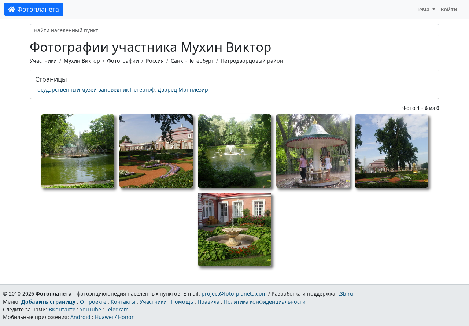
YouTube (90, 309)
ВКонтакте (62, 309)
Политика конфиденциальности (265, 301)
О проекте (93, 301)
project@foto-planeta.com (234, 293)
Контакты (123, 301)
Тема (424, 9)
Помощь (182, 301)
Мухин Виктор (82, 60)
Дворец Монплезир (183, 89)
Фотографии (123, 60)
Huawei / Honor (114, 317)
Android (80, 317)
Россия (155, 60)
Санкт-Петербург (192, 60)
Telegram (117, 309)
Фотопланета (37, 9)
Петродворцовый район (252, 60)
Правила (208, 301)
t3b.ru (345, 293)
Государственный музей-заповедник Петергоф (95, 89)
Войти (448, 9)
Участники (43, 60)
